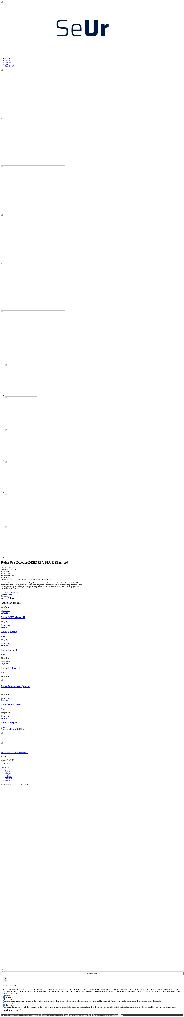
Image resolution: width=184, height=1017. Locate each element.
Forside (7, 58)
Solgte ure (11, 594)
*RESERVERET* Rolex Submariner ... (14, 753)
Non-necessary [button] (8, 1003)
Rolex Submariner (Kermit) (16, 686)
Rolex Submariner (11, 704)
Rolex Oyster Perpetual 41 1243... (12, 729)
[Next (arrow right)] (4, 971)
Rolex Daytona (9, 631)
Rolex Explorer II (10, 668)
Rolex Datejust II (10, 722)
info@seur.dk (5, 762)
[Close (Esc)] (2, 969)
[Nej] (122, 1015)
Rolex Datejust (9, 650)
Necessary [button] (6, 995)
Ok (119, 1015)
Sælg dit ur (8, 62)
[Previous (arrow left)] (2, 971)
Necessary (9, 997)
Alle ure (8, 60)
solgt (5, 596)
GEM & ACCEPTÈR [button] (10, 1011)
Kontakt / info (9, 66)
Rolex (3, 636)
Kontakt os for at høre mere (10, 592)
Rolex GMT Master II (13, 617)
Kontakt (8, 781)
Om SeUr (8, 64)
